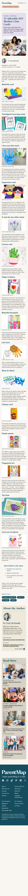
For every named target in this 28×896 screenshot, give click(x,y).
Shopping (5, 727)
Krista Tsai (7, 708)
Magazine (5, 803)
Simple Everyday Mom (8, 269)
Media (16, 793)
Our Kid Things (10, 212)
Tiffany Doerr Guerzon (9, 733)
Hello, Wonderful (6, 334)
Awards (4, 795)
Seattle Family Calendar (11, 6)
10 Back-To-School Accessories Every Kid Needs (12, 754)
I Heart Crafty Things (14, 451)
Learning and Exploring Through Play (12, 550)
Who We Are (6, 788)
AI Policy (17, 806)
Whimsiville (9, 391)
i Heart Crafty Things (8, 111)
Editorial (17, 791)
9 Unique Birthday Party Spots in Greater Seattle (13, 706)
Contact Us (5, 793)
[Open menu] (25, 3)
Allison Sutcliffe (8, 757)
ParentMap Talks (7, 810)
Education (5, 642)
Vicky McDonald (14, 60)
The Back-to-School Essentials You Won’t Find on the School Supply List (13, 730)
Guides (4, 806)
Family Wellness (7, 637)
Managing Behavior (8, 680)
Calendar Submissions (18, 796)
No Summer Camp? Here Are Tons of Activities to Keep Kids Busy (13, 645)
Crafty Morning (21, 423)
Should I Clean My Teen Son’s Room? (12, 682)
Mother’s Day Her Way (13, 573)
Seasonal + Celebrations (10, 16)
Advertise (18, 788)
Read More (19, 649)
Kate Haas (7, 685)
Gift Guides (6, 600)
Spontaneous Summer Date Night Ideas (14, 639)
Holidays (13, 600)
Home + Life (21, 597)
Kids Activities (11, 480)
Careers (4, 791)
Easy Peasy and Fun (18, 299)
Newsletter (5, 808)
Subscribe (21, 2)
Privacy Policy (19, 803)
